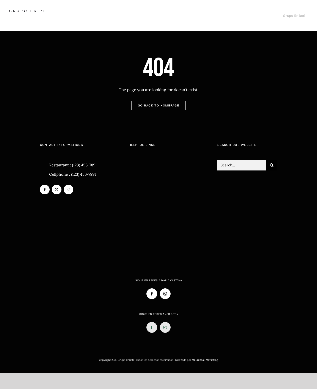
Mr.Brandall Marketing (205, 359)
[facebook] (45, 189)
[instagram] (68, 189)
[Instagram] (165, 293)
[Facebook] (151, 293)
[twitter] (56, 189)
